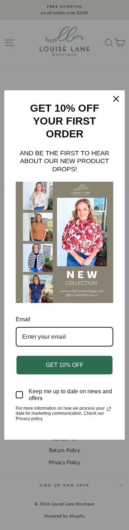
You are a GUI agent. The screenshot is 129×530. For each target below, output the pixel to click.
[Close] (116, 98)
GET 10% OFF (64, 365)
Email (23, 319)
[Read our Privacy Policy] (109, 409)
